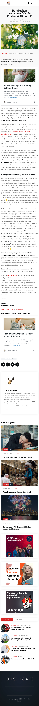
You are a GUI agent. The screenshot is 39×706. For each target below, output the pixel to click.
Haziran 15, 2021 (13, 53)
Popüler (7, 619)
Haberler (6, 484)
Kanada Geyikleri (12, 275)
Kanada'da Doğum (9, 359)
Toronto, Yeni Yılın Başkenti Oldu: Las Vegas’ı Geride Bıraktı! (17, 528)
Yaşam (6, 449)
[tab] (7, 619)
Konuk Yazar (22, 53)
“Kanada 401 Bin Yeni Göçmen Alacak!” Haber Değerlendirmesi (23, 649)
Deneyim (4, 53)
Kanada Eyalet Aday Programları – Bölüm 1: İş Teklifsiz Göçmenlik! (22, 639)
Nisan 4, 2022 (6, 488)
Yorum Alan (19, 619)
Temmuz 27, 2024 (7, 453)
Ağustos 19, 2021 (23, 635)
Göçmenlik (15, 635)
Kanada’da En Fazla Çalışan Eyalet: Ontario (18, 457)
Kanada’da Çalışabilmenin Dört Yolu (22, 659)
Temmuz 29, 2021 (23, 646)
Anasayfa (12, 20)
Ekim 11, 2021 (22, 656)
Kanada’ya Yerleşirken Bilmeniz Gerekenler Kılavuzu (21, 628)
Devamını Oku (8, 409)
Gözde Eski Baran (7, 306)
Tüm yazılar (21, 20)
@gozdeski (19, 309)
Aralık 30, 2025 (7, 523)
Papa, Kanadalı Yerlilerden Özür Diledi (17, 492)
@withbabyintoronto (7, 309)
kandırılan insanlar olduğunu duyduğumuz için (15, 132)
